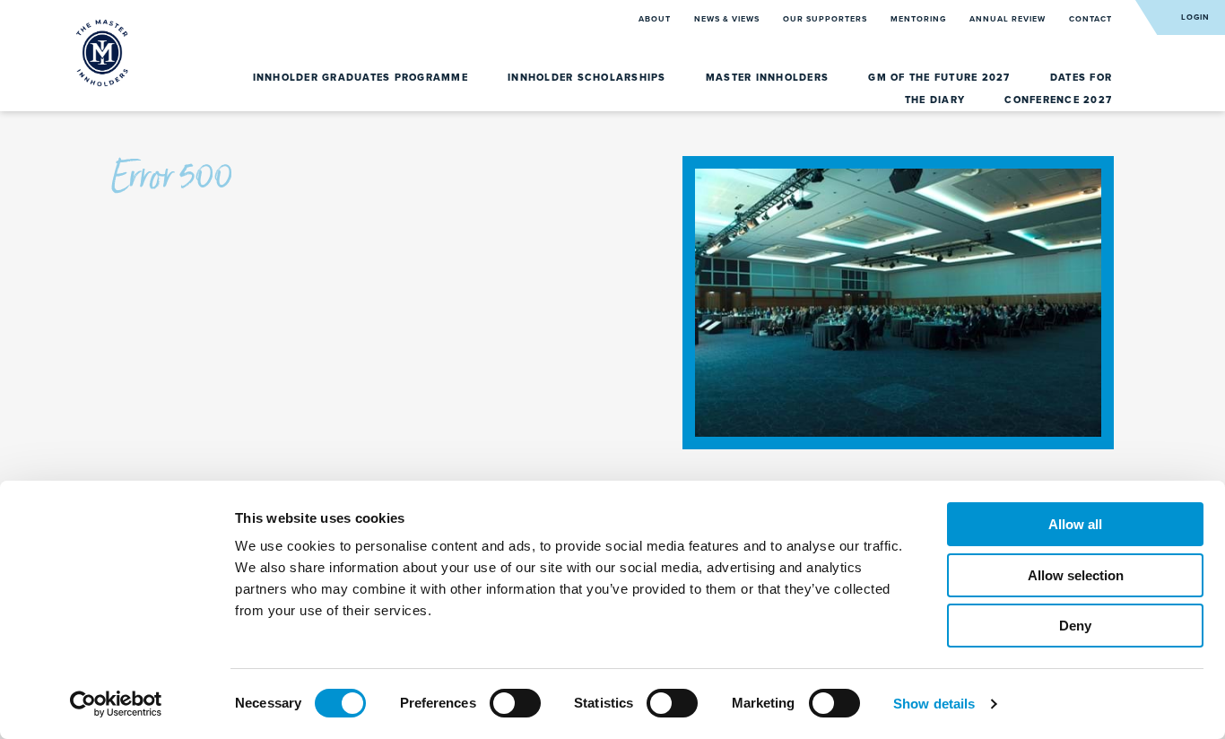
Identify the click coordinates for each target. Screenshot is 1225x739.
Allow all (1075, 524)
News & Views (728, 19)
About (656, 19)
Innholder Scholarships (589, 77)
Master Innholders (769, 77)
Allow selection (1076, 575)
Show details (934, 703)
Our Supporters (826, 19)
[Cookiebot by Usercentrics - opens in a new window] (116, 704)
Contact (1090, 19)
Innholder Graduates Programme (363, 77)
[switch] (515, 703)
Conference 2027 (1058, 100)
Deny (1075, 625)
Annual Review (1008, 19)
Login (1195, 17)
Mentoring (920, 19)
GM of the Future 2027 (941, 77)
